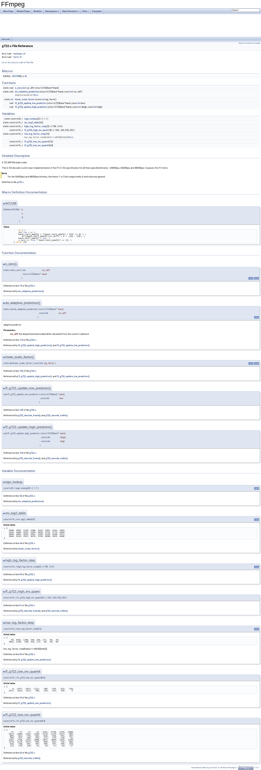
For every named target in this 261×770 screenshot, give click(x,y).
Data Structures (70, 11)
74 (20, 286)
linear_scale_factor (25, 99)
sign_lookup (30, 119)
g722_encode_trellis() (56, 415)
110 (21, 340)
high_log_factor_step (35, 126)
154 (21, 453)
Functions (248, 43)
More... (36, 95)
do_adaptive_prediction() (31, 291)
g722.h (17, 57)
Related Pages (23, 11)
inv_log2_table (31, 122)
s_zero (18, 88)
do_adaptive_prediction (27, 91)
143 (21, 410)
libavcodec (6, 39)
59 (20, 697)
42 (20, 496)
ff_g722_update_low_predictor (30, 103)
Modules (38, 11)
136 (21, 371)
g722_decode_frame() (29, 415)
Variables (256, 43)
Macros (241, 43)
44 (20, 543)
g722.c (20, 182)
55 (20, 654)
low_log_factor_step (34, 134)
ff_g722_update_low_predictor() (73, 345)
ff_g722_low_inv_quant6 (36, 145)
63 (20, 753)
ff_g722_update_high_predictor (31, 107)
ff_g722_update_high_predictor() (35, 345)
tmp (25, 232)
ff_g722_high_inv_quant (36, 130)
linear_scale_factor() (28, 548)
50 (20, 574)
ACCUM (16, 76)
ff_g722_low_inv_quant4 (36, 141)
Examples (97, 11)
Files (84, 11)
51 (20, 605)
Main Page (8, 11)
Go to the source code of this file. (18, 62)
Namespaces (51, 11)
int (24, 88)
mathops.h (19, 53)
